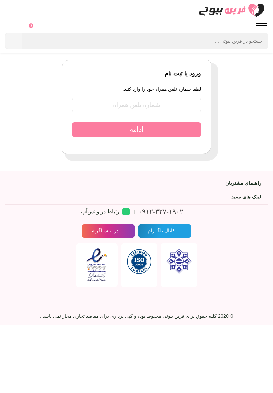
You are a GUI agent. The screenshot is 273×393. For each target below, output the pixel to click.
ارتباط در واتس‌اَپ (101, 211)
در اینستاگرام (105, 230)
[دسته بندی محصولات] (261, 26)
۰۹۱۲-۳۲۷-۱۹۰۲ (160, 211)
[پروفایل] (11, 26)
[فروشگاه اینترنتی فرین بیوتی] (136, 10)
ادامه (137, 129)
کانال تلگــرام (161, 230)
